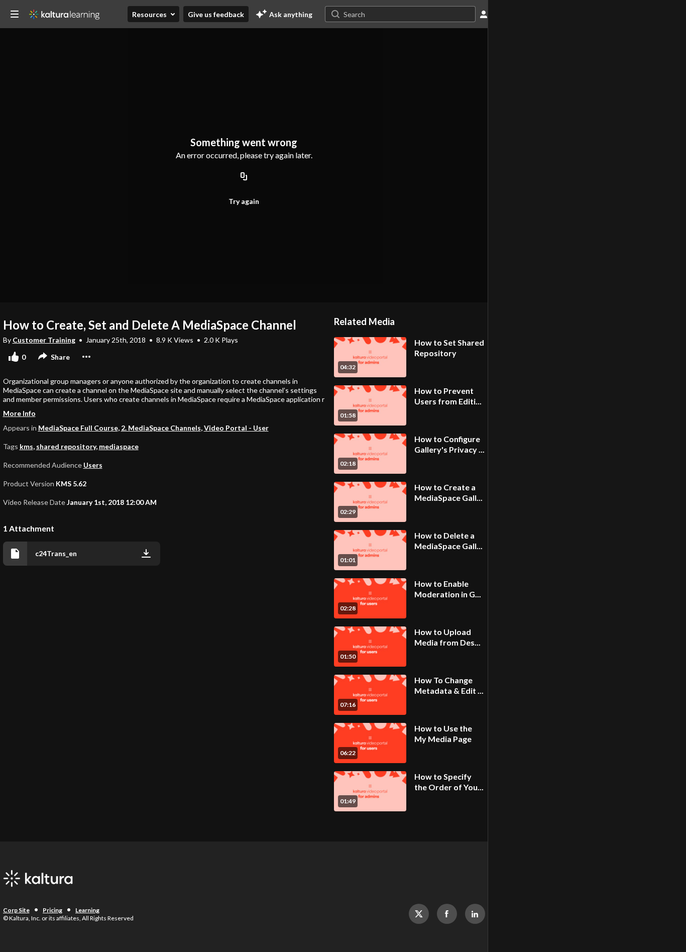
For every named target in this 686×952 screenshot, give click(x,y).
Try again (243, 201)
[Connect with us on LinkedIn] (475, 914)
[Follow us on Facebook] (447, 914)
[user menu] (484, 14)
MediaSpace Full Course (78, 428)
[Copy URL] (244, 177)
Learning (87, 910)
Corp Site (16, 910)
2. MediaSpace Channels (161, 428)
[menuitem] (153, 14)
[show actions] (86, 357)
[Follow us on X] (419, 914)
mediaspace (119, 446)
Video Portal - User (236, 428)
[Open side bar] (14, 14)
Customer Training (44, 340)
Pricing (52, 910)
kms (26, 446)
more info (19, 413)
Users (92, 465)
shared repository (66, 446)
